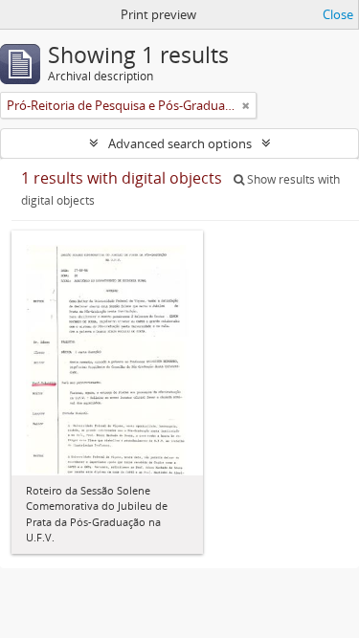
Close (338, 14)
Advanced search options (180, 143)
